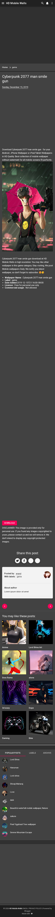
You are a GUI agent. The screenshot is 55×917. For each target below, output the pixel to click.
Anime (5, 647)
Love (12, 792)
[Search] (42, 3)
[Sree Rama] (14, 663)
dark (12, 800)
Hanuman (14, 767)
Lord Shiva (14, 759)
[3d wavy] (14, 693)
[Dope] (41, 693)
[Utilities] (52, 3)
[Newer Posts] (4, 606)
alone (31, 677)
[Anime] (14, 633)
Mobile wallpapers (10, 269)
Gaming (5, 738)
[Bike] (41, 724)
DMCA (25, 908)
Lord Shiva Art (35, 647)
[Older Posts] (50, 606)
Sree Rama (7, 677)
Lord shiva (14, 776)
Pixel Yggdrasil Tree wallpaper (23, 824)
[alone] (41, 663)
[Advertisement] (27, 35)
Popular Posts (12, 753)
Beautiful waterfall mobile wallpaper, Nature (29, 808)
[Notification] (47, 3)
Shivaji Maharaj (16, 784)
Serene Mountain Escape (21, 832)
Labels (32, 753)
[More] (37, 560)
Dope (31, 708)
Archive (47, 753)
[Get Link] (30, 560)
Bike (31, 738)
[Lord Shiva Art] (41, 633)
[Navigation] (3, 3)
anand (18, 573)
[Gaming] (14, 724)
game (20, 265)
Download (9, 523)
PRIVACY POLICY (35, 908)
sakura (13, 816)
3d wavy (6, 708)
